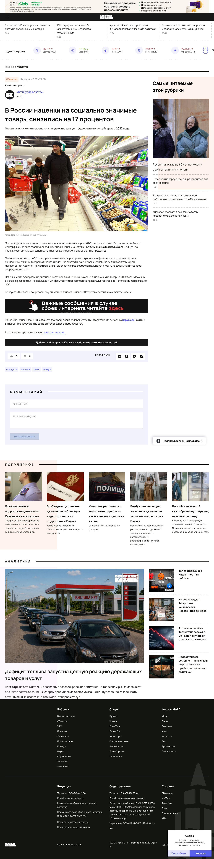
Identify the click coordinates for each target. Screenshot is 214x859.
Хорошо (201, 853)
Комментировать (24, 436)
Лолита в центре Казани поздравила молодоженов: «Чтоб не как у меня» (183, 27)
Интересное (116, 756)
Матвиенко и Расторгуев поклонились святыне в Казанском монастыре (27, 27)
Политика (62, 731)
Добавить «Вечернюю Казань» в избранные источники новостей (76, 342)
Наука (60, 751)
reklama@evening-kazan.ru (130, 798)
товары (47, 369)
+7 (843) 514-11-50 (76, 793)
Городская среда (66, 716)
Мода (164, 716)
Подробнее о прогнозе (15, 52)
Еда (164, 741)
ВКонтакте (167, 793)
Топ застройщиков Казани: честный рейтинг (190, 574)
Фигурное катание (119, 741)
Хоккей (113, 721)
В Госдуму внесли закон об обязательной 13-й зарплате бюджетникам (74, 28)
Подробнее (178, 853)
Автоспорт (115, 736)
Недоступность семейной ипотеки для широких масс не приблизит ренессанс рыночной (193, 664)
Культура (62, 746)
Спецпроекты (169, 751)
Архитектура (168, 746)
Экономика (63, 736)
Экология (62, 761)
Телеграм (167, 803)
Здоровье (167, 726)
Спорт (114, 709)
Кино (164, 731)
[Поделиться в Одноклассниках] (126, 356)
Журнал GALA (171, 709)
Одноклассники (170, 813)
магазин (25, 369)
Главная (9, 66)
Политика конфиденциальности (73, 826)
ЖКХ (59, 726)
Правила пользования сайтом (73, 821)
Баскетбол (115, 731)
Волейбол (115, 726)
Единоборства (117, 751)
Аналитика (18, 561)
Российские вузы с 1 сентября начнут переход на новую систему (190, 511)
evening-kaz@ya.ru (74, 798)
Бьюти (165, 721)
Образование (64, 756)
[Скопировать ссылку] (141, 356)
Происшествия (65, 741)
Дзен (164, 808)
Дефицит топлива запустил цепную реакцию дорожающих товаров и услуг (73, 674)
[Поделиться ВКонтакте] (119, 356)
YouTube (166, 798)
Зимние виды (116, 746)
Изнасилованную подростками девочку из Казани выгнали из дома (22, 511)
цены (36, 369)
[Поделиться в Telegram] (134, 356)
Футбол (113, 716)
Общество (22, 66)
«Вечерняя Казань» (29, 92)
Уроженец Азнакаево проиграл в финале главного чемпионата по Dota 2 (133, 27)
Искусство (167, 736)
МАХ (164, 818)
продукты (11, 369)
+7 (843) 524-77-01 (129, 793)
